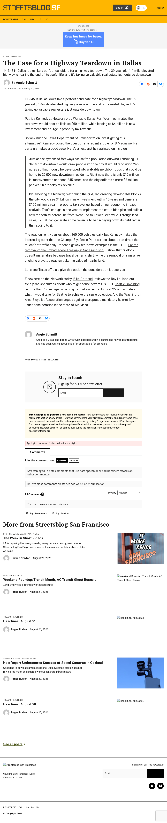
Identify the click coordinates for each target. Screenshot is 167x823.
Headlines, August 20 (19, 704)
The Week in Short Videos (23, 538)
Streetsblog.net (12, 57)
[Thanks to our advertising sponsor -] (83, 39)
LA (40, 19)
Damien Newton (20, 558)
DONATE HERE (10, 19)
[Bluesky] (160, 786)
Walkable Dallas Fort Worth (92, 119)
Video (36, 534)
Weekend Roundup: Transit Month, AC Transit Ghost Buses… (49, 580)
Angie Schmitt (26, 83)
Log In (119, 7)
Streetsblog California (18, 534)
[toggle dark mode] (141, 8)
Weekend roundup (13, 575)
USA (32, 19)
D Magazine (123, 143)
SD (46, 19)
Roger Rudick (19, 591)
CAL (24, 19)
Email (63, 393)
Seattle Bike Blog (127, 284)
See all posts (13, 744)
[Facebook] (152, 786)
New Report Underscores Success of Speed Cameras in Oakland (53, 663)
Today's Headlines (13, 617)
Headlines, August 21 (19, 621)
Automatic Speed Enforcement (19, 658)
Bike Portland (83, 279)
